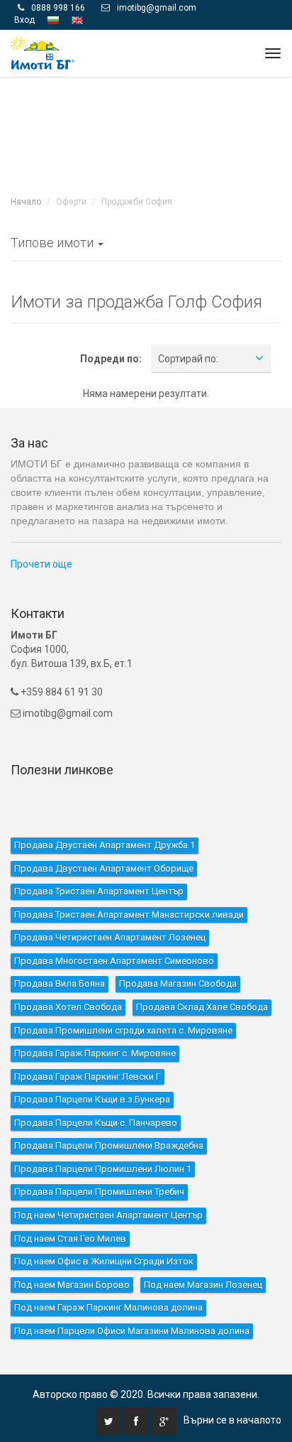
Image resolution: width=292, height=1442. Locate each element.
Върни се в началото (232, 1420)
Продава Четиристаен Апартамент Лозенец (110, 937)
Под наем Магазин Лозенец (203, 1284)
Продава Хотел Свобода (68, 1007)
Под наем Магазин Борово (72, 1284)
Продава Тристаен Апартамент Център (99, 891)
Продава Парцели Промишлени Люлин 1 (102, 1169)
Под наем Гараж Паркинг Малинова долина (108, 1307)
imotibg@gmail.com (156, 8)
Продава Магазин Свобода (178, 983)
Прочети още (41, 564)
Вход (24, 20)
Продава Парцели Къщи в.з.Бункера (92, 1099)
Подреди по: (111, 358)
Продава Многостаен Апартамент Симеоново (114, 960)
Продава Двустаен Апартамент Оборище (103, 867)
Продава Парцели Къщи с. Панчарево (95, 1122)
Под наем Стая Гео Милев (70, 1237)
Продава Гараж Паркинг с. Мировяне (95, 1053)
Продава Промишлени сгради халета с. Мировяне (123, 1029)
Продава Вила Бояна (59, 983)
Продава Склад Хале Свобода (202, 1007)
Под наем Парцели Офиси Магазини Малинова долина (131, 1330)
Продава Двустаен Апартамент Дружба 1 (104, 845)
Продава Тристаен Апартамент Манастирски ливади (129, 914)
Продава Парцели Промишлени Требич (99, 1191)
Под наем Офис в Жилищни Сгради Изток (103, 1261)
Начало (26, 202)
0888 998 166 (58, 8)
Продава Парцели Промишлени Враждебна (108, 1145)
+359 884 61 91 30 (60, 692)
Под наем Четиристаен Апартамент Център (108, 1215)
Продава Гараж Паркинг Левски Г (87, 1075)
